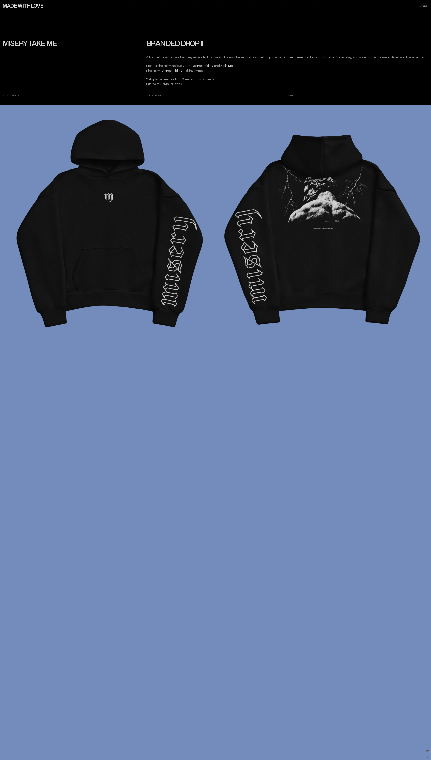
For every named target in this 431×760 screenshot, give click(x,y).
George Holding (202, 65)
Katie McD (227, 65)
